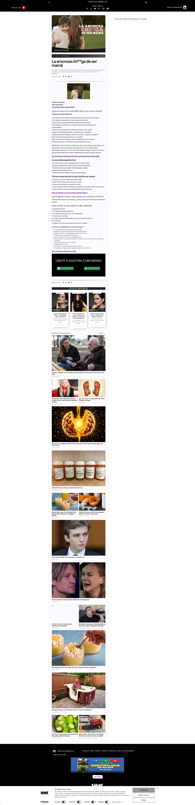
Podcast (60, 292)
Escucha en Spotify (66, 268)
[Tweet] (66, 77)
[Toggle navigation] (49, 2)
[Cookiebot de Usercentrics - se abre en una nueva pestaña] (44, 802)
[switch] (79, 802)
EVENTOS (105, 751)
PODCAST (86, 751)
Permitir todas (143, 790)
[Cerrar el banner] (157, 788)
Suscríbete (98, 776)
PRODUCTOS (112, 751)
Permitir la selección (143, 795)
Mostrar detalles (116, 802)
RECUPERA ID (130, 751)
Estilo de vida (78, 292)
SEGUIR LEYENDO (60, 325)
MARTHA (98, 751)
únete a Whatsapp (93, 268)
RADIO (92, 751)
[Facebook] (63, 77)
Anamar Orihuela (60, 56)
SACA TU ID (121, 751)
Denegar (143, 800)
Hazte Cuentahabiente (175, 7)
